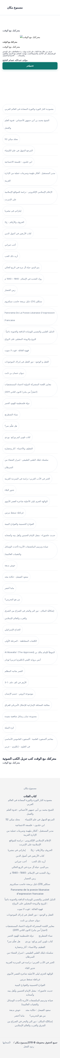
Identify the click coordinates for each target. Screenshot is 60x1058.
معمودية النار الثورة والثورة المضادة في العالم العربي (29, 109)
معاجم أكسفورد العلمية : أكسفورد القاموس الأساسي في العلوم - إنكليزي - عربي (29, 743)
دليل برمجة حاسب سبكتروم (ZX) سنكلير (23, 301)
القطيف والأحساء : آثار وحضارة (19, 448)
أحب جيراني (10, 244)
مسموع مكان (30, 788)
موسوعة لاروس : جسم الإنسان (19, 693)
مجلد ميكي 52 (11, 139)
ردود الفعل (29, 1046)
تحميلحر (30, 65)
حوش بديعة (10, 565)
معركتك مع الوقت (9, 42)
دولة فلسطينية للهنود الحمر (17, 403)
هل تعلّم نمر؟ (11, 425)
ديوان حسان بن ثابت (14, 373)
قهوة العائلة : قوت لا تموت (17, 350)
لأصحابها (6, 1042)
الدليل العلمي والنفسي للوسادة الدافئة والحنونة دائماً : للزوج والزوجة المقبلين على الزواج (29, 335)
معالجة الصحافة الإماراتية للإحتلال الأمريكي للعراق (27, 705)
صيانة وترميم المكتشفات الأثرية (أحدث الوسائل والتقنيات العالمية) (26, 550)
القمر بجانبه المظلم (14, 671)
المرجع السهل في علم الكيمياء (19, 150)
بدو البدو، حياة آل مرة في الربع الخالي (22, 267)
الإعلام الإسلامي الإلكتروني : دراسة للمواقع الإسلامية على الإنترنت (28, 196)
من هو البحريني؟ (12, 599)
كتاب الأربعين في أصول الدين (18, 233)
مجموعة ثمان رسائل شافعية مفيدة (21, 716)
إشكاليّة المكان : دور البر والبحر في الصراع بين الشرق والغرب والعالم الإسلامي (29, 614)
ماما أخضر (9, 588)
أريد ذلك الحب (11, 256)
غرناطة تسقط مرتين (14, 512)
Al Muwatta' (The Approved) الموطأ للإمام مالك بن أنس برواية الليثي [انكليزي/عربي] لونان (30, 656)
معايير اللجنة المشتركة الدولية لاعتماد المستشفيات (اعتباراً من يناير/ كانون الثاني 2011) (28, 388)
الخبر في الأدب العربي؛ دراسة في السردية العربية (27, 478)
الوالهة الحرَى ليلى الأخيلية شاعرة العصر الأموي (26, 501)
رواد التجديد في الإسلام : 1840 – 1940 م (23, 278)
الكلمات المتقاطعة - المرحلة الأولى (21, 641)
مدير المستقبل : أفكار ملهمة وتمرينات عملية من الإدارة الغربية (30, 177)
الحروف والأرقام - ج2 (14, 222)
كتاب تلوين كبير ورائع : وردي (17, 437)
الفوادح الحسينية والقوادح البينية (19, 524)
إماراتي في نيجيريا (13, 210)
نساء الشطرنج (11, 414)
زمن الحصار (10, 290)
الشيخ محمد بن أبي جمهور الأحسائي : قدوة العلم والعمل (27, 124)
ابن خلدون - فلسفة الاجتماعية (18, 161)
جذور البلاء (9, 490)
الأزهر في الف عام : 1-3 (15, 682)
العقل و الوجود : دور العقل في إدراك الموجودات (27, 361)
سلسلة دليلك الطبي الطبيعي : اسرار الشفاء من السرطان (26, 463)
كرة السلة (9, 727)
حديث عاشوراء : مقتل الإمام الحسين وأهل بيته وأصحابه (30, 535)
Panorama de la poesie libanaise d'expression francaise (30, 316)
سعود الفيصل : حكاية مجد (16, 576)
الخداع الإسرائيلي (12, 629)
